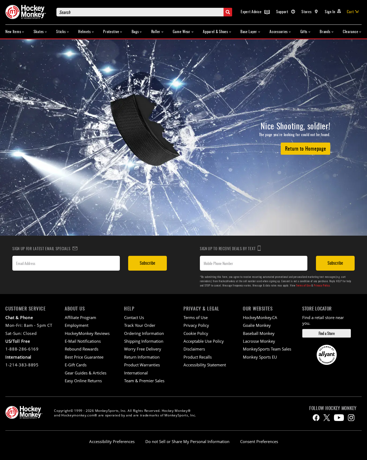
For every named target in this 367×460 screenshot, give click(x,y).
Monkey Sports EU (260, 357)
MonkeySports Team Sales (267, 349)
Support (282, 11)
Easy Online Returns (83, 380)
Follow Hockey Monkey (333, 408)
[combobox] (144, 12)
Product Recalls (198, 357)
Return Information (142, 357)
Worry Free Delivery (142, 349)
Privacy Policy (322, 285)
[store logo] (28, 12)
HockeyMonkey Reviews (87, 333)
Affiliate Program (80, 317)
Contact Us (134, 317)
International (136, 373)
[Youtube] (339, 417)
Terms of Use (303, 285)
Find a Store (327, 333)
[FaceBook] (316, 417)
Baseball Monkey (259, 333)
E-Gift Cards (76, 364)
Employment (76, 325)
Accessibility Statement (205, 364)
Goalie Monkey (257, 325)
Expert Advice (251, 11)
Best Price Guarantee (84, 357)
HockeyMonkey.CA (260, 317)
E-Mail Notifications (83, 341)
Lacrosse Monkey (259, 341)
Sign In (330, 11)
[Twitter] (326, 417)
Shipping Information (143, 341)
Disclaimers (194, 349)
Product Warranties (142, 364)
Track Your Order (139, 325)
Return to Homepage (305, 148)
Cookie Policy (196, 333)
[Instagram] (351, 417)
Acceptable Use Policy (204, 341)
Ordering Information (144, 333)
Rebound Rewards (81, 349)
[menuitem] (14, 31)
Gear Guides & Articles (85, 373)
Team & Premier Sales (144, 380)
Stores (306, 11)
